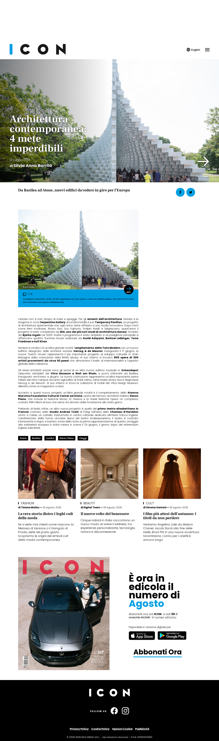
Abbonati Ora (157, 652)
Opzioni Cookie (122, 729)
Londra (50, 438)
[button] (203, 161)
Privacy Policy (79, 729)
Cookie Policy (100, 729)
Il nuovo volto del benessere (105, 513)
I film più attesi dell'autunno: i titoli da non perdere (169, 515)
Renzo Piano (67, 438)
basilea (36, 438)
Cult (150, 503)
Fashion (27, 503)
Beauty (89, 503)
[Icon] (38, 54)
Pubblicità (142, 729)
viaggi (83, 438)
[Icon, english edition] (193, 50)
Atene (23, 438)
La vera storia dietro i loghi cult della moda (45, 515)
